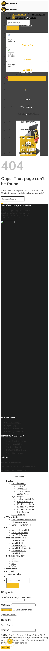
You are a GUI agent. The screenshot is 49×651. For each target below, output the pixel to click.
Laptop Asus (23, 494)
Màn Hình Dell (18, 540)
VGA (13, 566)
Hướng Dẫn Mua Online (16, 450)
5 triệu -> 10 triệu (25, 501)
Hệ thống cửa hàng (14, 431)
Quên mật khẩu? (8, 614)
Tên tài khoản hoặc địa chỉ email (17, 597)
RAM (13, 563)
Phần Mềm (26, 56)
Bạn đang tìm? (18, 496)
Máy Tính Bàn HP (19, 532)
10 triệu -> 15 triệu (25, 504)
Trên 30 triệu (23, 512)
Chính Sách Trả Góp (14, 453)
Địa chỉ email (7, 625)
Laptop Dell (22, 486)
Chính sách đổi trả (14, 444)
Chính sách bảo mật (14, 428)
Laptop (27, 18)
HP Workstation (19, 522)
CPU (13, 558)
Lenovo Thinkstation (21, 524)
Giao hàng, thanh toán (16, 441)
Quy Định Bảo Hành (14, 447)
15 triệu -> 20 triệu (25, 506)
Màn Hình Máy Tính (26, 41)
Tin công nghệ (25, 72)
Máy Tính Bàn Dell (20, 530)
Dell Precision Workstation (23, 519)
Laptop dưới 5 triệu (25, 499)
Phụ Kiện (26, 64)
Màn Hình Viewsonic (21, 548)
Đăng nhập (6, 610)
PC (26, 33)
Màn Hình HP (17, 543)
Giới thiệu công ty (13, 422)
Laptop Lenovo (24, 491)
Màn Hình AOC (18, 545)
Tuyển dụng (11, 425)
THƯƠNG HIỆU (18, 483)
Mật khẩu (6, 605)
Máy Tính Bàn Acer (20, 535)
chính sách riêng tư (18, 642)
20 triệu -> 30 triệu (25, 509)
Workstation (26, 25)
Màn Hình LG (17, 553)
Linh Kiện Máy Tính (26, 49)
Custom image (18, 514)
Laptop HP (22, 488)
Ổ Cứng (15, 561)
